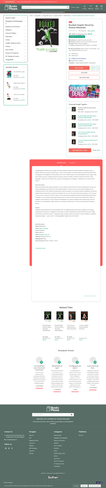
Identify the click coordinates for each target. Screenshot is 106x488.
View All (81, 435)
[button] (84, 91)
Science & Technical (12, 53)
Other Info (31, 451)
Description (61, 163)
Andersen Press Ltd (44, 234)
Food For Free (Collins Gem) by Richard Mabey (24, 94)
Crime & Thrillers (11, 33)
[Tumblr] (8, 448)
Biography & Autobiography (14, 22)
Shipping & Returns (34, 440)
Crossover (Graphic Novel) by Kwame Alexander (83, 327)
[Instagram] (5, 448)
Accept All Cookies (95, 486)
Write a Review (91, 30)
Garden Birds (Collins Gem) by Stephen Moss (24, 83)
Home (31, 15)
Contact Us (32, 443)
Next (25, 67)
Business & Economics (13, 26)
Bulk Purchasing (33, 448)
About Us (31, 435)
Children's (9, 30)
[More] (25, 18)
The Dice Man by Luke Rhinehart (21, 71)
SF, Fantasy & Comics (12, 56)
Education (9, 36)
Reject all (84, 486)
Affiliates (31, 445)
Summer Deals (10, 18)
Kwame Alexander (43, 228)
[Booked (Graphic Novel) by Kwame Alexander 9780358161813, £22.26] (48, 316)
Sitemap (31, 453)
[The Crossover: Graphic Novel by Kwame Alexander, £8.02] (72, 316)
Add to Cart (20, 80)
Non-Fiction (9, 50)
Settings (76, 486)
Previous (23, 67)
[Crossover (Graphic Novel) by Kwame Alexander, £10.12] (84, 316)
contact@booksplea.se (11, 439)
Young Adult (9, 59)
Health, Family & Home (13, 43)
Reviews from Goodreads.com (90, 295)
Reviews (72, 163)
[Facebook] (11, 448)
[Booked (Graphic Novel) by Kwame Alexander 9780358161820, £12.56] (60, 316)
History (8, 46)
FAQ (30, 438)
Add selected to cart (80, 150)
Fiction (8, 40)
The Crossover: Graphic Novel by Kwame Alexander (71, 327)
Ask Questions (84, 77)
